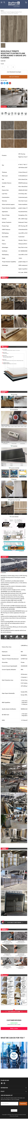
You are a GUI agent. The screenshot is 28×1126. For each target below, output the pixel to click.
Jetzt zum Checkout (14, 76)
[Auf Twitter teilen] (4, 83)
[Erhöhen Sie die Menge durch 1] (13, 67)
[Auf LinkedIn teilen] (7, 83)
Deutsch (13, 1110)
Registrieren (23, 1103)
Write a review (14, 1028)
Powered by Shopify (14, 1116)
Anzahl (2, 63)
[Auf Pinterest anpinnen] (10, 83)
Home (2, 10)
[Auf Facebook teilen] (2, 83)
